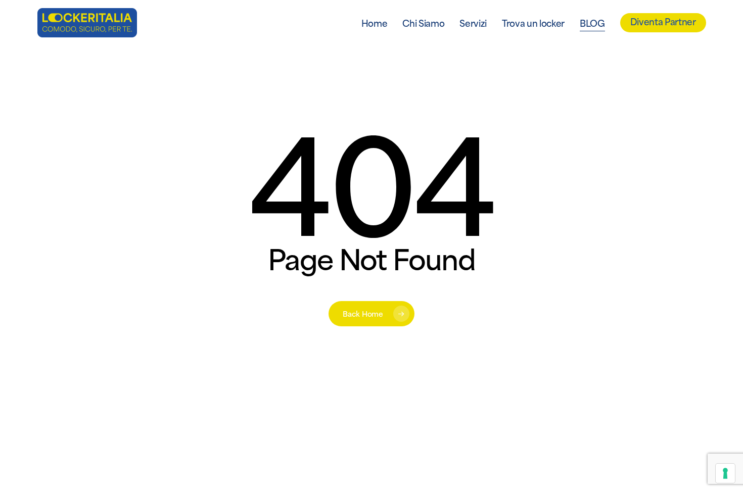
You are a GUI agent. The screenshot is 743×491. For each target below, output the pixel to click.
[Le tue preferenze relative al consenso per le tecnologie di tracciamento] (725, 473)
